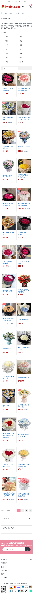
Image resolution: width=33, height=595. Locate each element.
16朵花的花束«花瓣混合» (8, 233)
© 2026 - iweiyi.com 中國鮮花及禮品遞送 (16, 583)
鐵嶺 (21, 58)
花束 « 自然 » (6, 406)
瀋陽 (7, 37)
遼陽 (21, 53)
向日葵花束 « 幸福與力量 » (8, 147)
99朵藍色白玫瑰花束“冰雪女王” (23, 436)
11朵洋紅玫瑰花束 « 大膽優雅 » (9, 90)
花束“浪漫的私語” (8, 291)
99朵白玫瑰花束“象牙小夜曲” (8, 377)
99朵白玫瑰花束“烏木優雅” (24, 348)
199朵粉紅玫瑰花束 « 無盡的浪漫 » (24, 90)
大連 (21, 37)
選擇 (10, 68)
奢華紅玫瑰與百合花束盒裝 (23, 291)
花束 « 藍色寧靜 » (23, 320)
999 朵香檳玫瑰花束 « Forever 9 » (9, 320)
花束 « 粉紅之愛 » (23, 377)
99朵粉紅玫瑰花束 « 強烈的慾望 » (24, 495)
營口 (21, 49)
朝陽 (7, 62)
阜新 (7, 53)
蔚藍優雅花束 (7, 348)
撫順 (21, 41)
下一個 (30, 510)
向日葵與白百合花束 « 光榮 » (23, 406)
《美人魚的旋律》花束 (8, 118)
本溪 (7, 45)
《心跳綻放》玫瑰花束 (23, 262)
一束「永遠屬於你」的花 (7, 262)
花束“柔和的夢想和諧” (24, 147)
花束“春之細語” (7, 176)
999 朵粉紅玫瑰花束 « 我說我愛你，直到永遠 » (9, 495)
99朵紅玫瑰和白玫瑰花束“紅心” (8, 465)
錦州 (7, 49)
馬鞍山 (7, 41)
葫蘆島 (21, 62)
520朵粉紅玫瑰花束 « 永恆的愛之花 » (24, 205)
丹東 (21, 45)
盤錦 (7, 58)
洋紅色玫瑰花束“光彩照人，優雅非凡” (24, 118)
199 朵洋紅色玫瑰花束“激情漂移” (9, 205)
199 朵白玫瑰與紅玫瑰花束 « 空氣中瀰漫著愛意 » (9, 435)
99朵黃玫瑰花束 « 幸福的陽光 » (23, 176)
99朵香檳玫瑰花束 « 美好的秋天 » (24, 465)
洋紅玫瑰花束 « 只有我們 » (23, 233)
